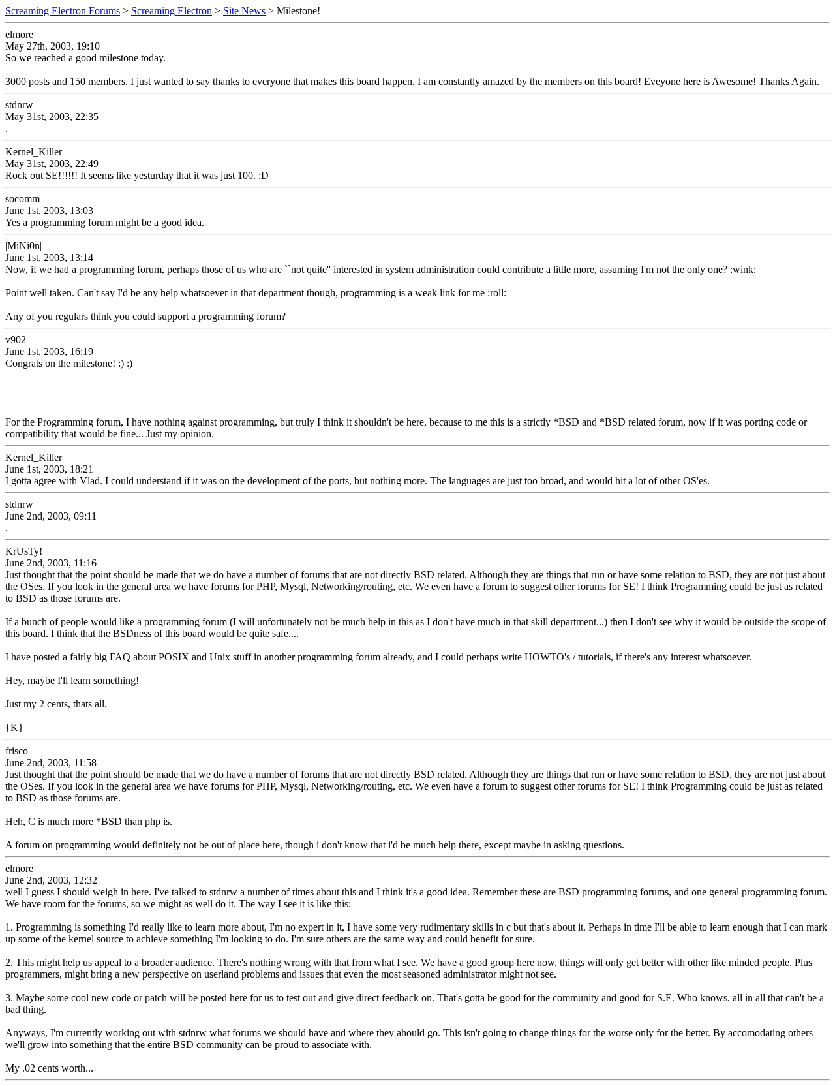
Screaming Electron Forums (62, 10)
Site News (244, 10)
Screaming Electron (171, 10)
